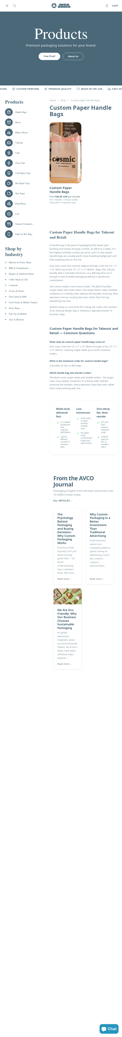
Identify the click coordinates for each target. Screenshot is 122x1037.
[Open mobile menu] (7, 6)
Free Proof (49, 56)
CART (115, 5)
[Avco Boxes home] (61, 5)
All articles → (63, 500)
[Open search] (14, 6)
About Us (73, 56)
